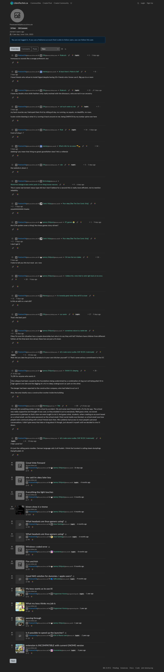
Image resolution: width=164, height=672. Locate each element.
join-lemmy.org (147, 668)
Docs (132, 668)
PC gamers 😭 (70, 222)
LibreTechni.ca (21, 3)
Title (58, 406)
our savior (63, 314)
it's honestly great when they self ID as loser (72, 296)
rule (61, 165)
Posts (35, 49)
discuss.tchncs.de (31, 465)
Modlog (116, 668)
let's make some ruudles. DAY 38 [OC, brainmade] (77, 352)
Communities (36, 3)
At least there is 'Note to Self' (69, 72)
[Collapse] (12, 55)
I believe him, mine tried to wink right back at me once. (84, 276)
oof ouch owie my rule (68, 107)
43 (29, 527)
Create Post (47, 3)
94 (29, 540)
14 (29, 611)
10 (29, 638)
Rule (61, 130)
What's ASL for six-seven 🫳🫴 (69, 146)
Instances (124, 668)
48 (29, 582)
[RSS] (65, 49)
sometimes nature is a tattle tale (76, 331)
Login (143, 3)
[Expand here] (20, 466)
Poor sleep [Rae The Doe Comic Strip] (76, 203)
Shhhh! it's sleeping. (72, 371)
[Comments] (20, 524)
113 (29, 514)
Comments (26, 49)
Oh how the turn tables (73, 257)
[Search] (138, 3)
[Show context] (69, 55)
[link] (72, 55)
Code (137, 668)
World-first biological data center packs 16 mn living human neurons (34, 184)
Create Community (61, 3)
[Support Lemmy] (71, 3)
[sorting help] (62, 49)
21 (29, 555)
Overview (15, 49)
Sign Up (150, 3)
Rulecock (63, 55)
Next (13, 661)
